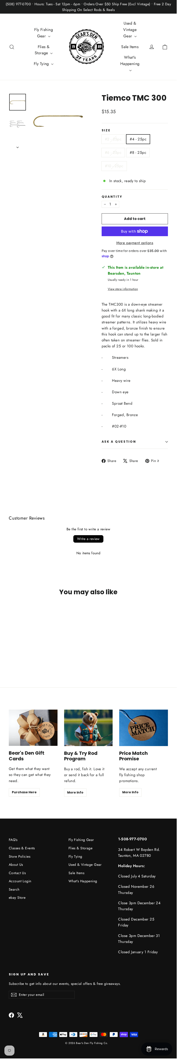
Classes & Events (22, 848)
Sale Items (130, 47)
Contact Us (17, 872)
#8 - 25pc (138, 152)
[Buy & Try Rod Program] (88, 728)
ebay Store (17, 897)
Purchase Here (24, 792)
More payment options (134, 242)
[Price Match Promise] (143, 728)
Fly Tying (42, 64)
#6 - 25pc (113, 152)
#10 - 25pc (114, 166)
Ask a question (119, 442)
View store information (123, 289)
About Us (16, 864)
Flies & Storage (42, 50)
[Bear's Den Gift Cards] (33, 728)
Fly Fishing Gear (43, 33)
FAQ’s (13, 839)
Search (14, 889)
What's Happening (130, 60)
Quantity (112, 197)
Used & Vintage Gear (130, 29)
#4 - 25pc (138, 139)
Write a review (88, 538)
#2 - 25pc (113, 139)
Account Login (20, 881)
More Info (75, 792)
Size (106, 130)
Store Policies (19, 856)
